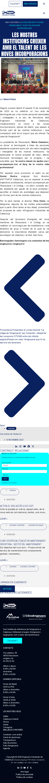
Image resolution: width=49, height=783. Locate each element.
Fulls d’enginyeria (10, 745)
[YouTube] (25, 768)
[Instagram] (20, 446)
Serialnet (40, 760)
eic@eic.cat (8, 658)
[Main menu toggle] (44, 13)
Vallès (5, 716)
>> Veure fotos (8, 99)
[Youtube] (24, 446)
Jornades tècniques (35, 525)
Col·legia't (15, 4)
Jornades (13, 567)
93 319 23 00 (8, 661)
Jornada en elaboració (13, 582)
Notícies (15, 22)
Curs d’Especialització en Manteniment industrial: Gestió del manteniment (23, 542)
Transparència (9, 740)
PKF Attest (32, 760)
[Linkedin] (16, 446)
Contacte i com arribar (12, 734)
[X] (33, 446)
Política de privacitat (24, 774)
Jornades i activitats (17, 525)
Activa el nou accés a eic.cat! (17, 506)
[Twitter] (31, 768)
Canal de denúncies (11, 737)
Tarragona (7, 727)
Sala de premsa (10, 743)
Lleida (5, 724)
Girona (6, 722)
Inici (7, 22)
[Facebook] (29, 446)
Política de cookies (24, 777)
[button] (30, 4)
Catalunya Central (10, 719)
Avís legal (25, 771)
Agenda (6, 748)
